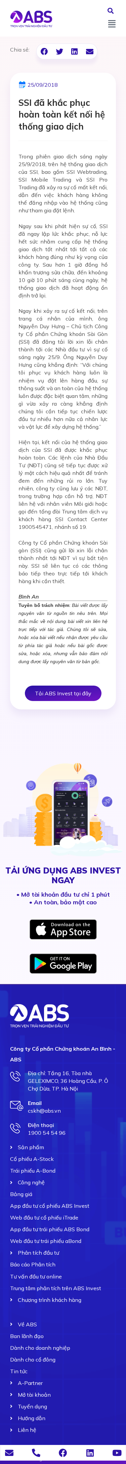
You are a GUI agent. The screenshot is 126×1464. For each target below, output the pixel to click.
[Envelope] (9, 1452)
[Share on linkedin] (74, 51)
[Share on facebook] (44, 51)
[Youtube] (116, 1452)
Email (35, 1103)
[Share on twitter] (59, 51)
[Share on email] (89, 51)
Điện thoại (41, 1125)
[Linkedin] (89, 1452)
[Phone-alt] (36, 1452)
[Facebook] (63, 1452)
